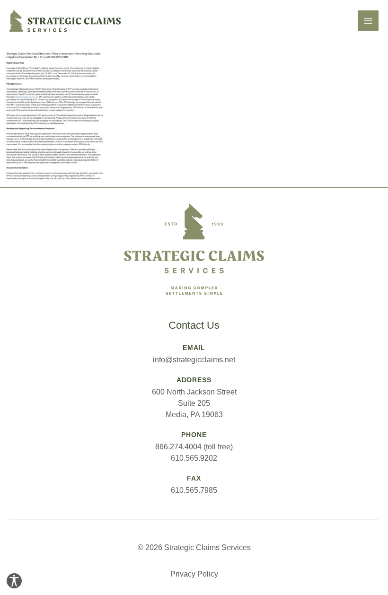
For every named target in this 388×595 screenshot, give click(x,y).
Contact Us (194, 325)
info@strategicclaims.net (194, 360)
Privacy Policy (194, 574)
